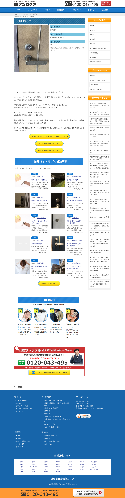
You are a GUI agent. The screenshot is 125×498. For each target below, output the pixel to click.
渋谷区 (46, 464)
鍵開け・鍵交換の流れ (23, 441)
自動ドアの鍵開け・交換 (51, 427)
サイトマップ (20, 411)
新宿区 (58, 464)
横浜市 (33, 472)
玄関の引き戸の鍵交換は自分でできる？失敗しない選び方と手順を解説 (99, 105)
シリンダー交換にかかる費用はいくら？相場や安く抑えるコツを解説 (99, 284)
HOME (18, 10)
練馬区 (82, 467)
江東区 (21, 464)
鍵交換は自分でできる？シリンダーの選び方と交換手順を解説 (99, 113)
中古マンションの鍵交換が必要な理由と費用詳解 (99, 251)
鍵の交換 (92, 30)
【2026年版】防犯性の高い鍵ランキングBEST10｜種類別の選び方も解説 (99, 226)
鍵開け (35, 174)
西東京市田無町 (94, 469)
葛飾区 (82, 462)
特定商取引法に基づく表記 (24, 409)
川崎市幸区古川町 (77, 240)
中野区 (70, 467)
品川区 (33, 464)
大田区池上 (75, 218)
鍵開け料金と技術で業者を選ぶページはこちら (48, 136)
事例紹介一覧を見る (49, 283)
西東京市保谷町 (76, 263)
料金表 (47, 10)
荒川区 (33, 462)
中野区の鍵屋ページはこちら (48, 150)
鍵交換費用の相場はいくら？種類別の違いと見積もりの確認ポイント (99, 184)
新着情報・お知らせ (96, 89)
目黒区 (33, 469)
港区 (21, 469)
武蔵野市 (58, 469)
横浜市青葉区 (40, 240)
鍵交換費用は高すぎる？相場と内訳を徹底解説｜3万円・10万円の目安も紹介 (99, 175)
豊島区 (58, 467)
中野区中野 (40, 176)
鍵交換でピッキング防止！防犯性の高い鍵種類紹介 (99, 276)
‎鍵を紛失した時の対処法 (51, 408)
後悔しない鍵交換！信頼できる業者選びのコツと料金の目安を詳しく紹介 (99, 201)
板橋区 (46, 462)
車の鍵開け (93, 57)
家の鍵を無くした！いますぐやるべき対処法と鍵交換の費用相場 (99, 210)
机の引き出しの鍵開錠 (39, 180)
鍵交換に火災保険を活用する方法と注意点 (99, 135)
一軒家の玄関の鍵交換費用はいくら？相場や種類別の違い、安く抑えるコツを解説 (99, 121)
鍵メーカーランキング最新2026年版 (99, 151)
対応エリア (77, 10)
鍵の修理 (92, 39)
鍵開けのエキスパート (39, 200)
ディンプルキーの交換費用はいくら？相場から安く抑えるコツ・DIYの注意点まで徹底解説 (99, 166)
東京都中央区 (33, 467)
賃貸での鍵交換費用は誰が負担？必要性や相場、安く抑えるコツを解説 (99, 193)
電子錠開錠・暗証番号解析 (98, 48)
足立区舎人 (40, 197)
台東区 (21, 467)
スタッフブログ (49, 444)
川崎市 (70, 469)
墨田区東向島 (76, 197)
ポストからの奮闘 (73, 180)
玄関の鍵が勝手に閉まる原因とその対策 (99, 129)
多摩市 (82, 469)
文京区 (94, 467)
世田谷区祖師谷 (76, 176)
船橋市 (46, 472)
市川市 (58, 472)
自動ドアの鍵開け (95, 62)
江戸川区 (58, 462)
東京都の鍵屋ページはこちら (48, 143)
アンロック (17, 14)
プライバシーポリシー (23, 406)
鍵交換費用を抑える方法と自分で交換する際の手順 (99, 158)
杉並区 (70, 464)
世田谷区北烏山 (41, 218)
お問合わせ (19, 447)
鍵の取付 (92, 44)
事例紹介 (26, 14)
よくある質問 (20, 444)
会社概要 (105, 10)
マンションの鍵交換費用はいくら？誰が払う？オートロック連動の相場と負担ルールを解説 (99, 259)
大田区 (70, 462)
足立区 (21, 462)
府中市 (21, 472)
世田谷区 (94, 464)
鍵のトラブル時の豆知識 (97, 80)
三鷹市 (46, 469)
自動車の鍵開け (36, 243)
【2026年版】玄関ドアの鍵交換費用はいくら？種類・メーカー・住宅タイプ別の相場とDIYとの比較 (99, 243)
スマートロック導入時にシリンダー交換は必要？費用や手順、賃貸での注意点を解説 (99, 143)
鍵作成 (92, 34)
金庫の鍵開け (94, 53)
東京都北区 (94, 462)
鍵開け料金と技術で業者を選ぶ (54, 400)
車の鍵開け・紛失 (49, 424)
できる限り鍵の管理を (74, 200)
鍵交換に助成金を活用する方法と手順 (99, 234)
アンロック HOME (21, 400)
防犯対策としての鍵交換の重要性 (99, 218)
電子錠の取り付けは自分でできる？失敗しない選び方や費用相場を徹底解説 (99, 268)
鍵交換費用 (94, 85)
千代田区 (45, 467)
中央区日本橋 (40, 263)
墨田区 (82, 464)
